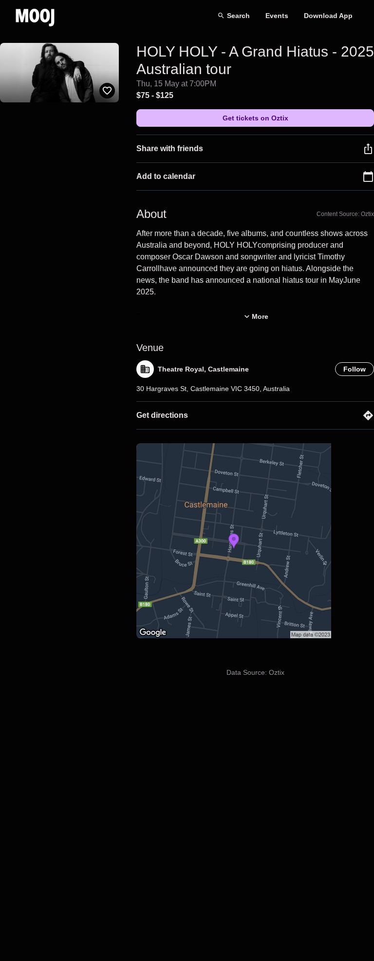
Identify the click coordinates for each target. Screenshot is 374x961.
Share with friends (169, 148)
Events (276, 16)
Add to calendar (165, 176)
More (260, 316)
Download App (328, 16)
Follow (354, 369)
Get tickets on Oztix (255, 118)
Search (238, 16)
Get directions (162, 415)
